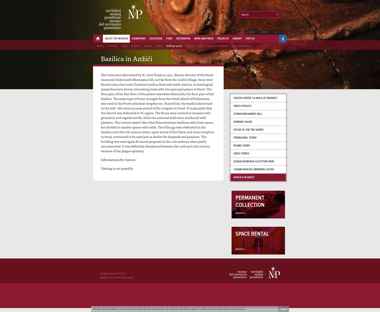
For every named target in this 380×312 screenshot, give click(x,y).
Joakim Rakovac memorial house (254, 169)
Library (237, 38)
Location (148, 46)
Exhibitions (138, 38)
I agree (283, 309)
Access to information (217, 46)
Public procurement (241, 46)
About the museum (116, 38)
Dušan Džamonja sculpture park (254, 161)
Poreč (200, 46)
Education (155, 38)
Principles (113, 46)
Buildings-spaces (174, 46)
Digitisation (183, 38)
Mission (100, 46)
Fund (169, 38)
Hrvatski (251, 32)
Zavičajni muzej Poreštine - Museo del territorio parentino (120, 17)
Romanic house (243, 122)
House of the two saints (249, 130)
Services (190, 46)
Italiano (264, 32)
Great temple (242, 153)
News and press (203, 38)
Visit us (250, 38)
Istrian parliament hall (248, 114)
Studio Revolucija (124, 277)
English (276, 32)
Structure (135, 46)
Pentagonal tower (245, 138)
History (159, 46)
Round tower (242, 145)
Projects (223, 38)
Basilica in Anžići (244, 177)
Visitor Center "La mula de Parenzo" (256, 98)
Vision (124, 46)
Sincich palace (243, 106)
